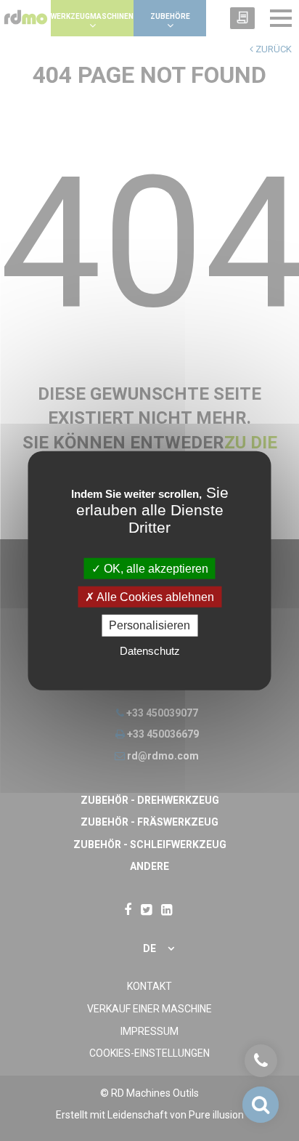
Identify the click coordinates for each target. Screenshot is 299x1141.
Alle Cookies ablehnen (154, 597)
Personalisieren (149, 625)
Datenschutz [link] (150, 650)
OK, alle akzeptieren (154, 569)
